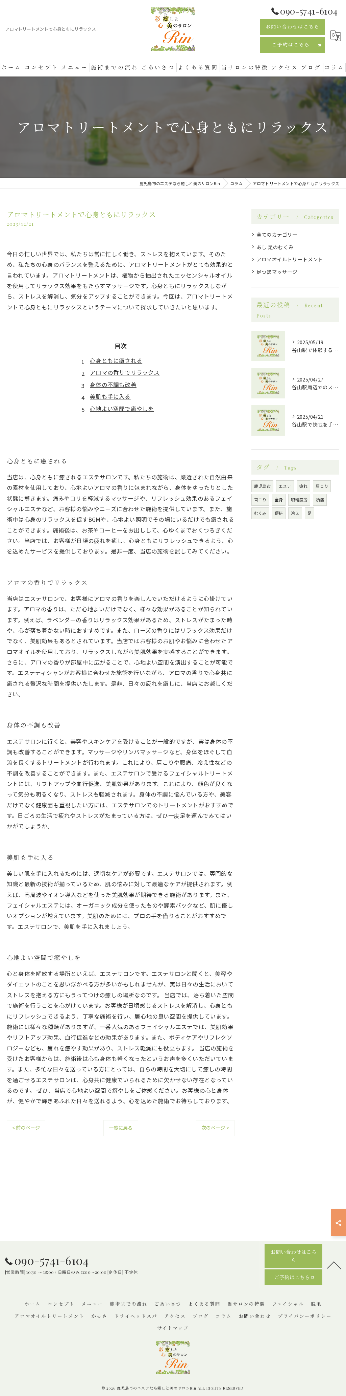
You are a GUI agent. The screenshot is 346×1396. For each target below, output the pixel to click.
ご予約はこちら (291, 44)
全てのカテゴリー (277, 234)
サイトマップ (173, 1328)
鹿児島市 (262, 486)
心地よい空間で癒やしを (122, 409)
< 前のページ (26, 1127)
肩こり (322, 486)
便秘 (279, 513)
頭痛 (320, 499)
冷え (295, 513)
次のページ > (215, 1127)
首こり (260, 499)
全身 (279, 499)
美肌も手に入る (110, 396)
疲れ (303, 486)
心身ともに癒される (116, 360)
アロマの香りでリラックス (124, 372)
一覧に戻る (121, 1127)
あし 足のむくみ (275, 246)
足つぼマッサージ (277, 271)
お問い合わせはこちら (293, 26)
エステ (285, 486)
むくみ (260, 513)
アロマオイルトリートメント (289, 259)
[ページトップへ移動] (334, 1264)
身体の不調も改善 (113, 384)
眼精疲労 (299, 499)
